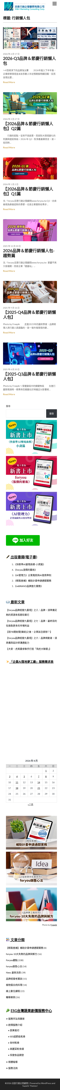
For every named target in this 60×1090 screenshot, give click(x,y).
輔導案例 (10, 997)
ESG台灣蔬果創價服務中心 (31, 1010)
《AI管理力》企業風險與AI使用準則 (32, 575)
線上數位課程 (13, 991)
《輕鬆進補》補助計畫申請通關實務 (32, 580)
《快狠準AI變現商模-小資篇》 (29, 564)
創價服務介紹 (15, 1024)
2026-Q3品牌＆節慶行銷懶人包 (29, 61)
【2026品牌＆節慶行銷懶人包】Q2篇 (28, 126)
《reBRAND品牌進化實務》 (28, 586)
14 (38, 782)
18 (17, 788)
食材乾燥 (14, 1042)
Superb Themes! (30, 1086)
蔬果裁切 (14, 1030)
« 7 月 (30, 804)
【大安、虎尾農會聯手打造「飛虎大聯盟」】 (28, 648)
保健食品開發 (17, 1055)
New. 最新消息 (13, 972)
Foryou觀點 (12, 960)
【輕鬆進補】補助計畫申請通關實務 (24, 947)
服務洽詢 (13, 1068)
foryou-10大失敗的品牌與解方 (21, 954)
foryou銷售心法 (14, 966)
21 (38, 788)
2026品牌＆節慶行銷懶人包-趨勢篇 (28, 253)
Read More (9, 82)
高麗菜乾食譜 (17, 1048)
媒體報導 (13, 1061)
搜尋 (8, 406)
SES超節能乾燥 (17, 1036)
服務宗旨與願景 (16, 1018)
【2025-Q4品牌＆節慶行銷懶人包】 (29, 315)
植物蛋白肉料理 (14, 984)
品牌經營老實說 (14, 978)
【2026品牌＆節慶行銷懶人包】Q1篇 (28, 191)
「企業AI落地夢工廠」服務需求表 (31, 661)
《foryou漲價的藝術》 (25, 569)
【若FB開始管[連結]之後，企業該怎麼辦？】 (29, 631)
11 (17, 782)
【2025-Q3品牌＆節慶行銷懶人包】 (29, 376)
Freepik (54, 925)
